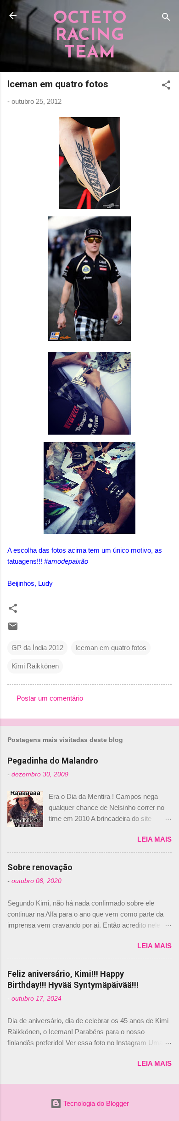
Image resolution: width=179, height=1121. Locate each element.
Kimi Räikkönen (35, 666)
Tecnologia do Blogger (95, 1103)
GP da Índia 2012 (37, 647)
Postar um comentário (50, 698)
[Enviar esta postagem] (12, 629)
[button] (166, 86)
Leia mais (154, 839)
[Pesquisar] (166, 19)
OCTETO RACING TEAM (90, 36)
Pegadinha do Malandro (52, 760)
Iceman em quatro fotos (110, 647)
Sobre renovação (40, 867)
